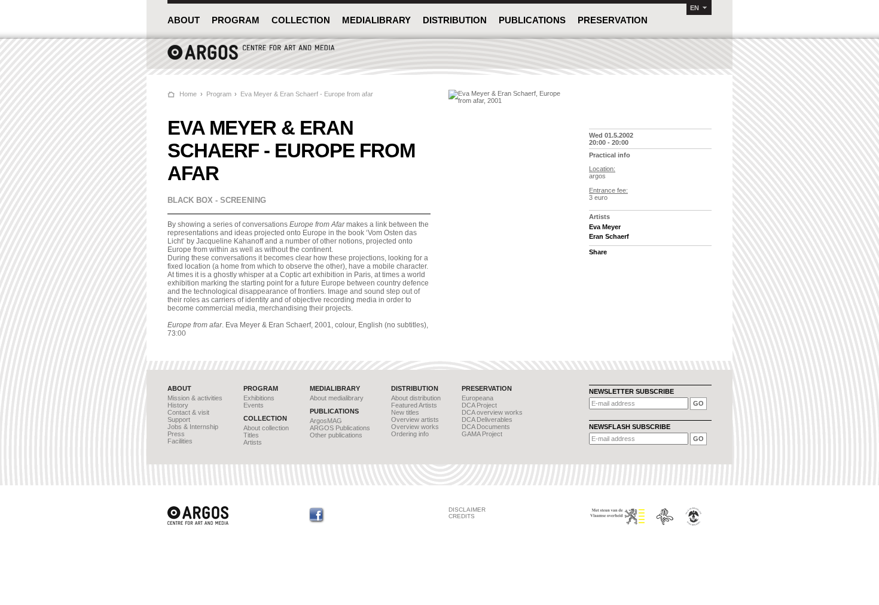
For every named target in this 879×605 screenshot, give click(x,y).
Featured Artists (414, 405)
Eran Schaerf (609, 236)
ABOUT (183, 20)
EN (694, 7)
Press (176, 433)
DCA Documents (486, 426)
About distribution (416, 398)
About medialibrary (337, 398)
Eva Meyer (605, 226)
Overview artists (415, 419)
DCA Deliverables (487, 419)
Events (253, 405)
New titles (405, 412)
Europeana (477, 398)
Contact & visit (188, 412)
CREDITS (461, 516)
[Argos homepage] (251, 58)
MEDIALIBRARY (376, 20)
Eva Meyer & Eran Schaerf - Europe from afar (306, 94)
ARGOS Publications (340, 427)
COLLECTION (300, 20)
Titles (251, 435)
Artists (252, 442)
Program (218, 94)
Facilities (180, 441)
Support (178, 419)
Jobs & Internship (192, 426)
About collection (266, 427)
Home (188, 94)
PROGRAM (236, 20)
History (177, 405)
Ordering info (410, 433)
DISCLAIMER (467, 509)
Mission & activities (194, 398)
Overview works (415, 426)
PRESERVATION (613, 20)
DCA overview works (492, 412)
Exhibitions (258, 398)
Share (598, 252)
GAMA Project (482, 433)
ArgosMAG (326, 420)
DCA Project (479, 405)
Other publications (336, 435)
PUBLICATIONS (532, 20)
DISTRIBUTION (455, 20)
